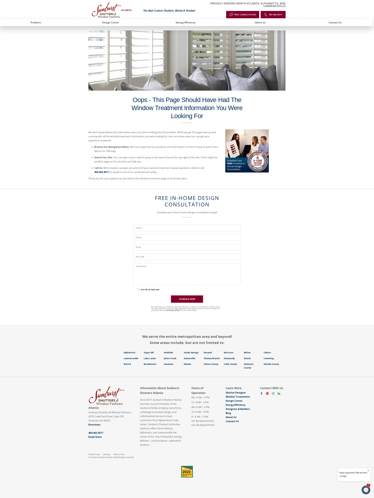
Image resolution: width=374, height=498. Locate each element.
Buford (127, 364)
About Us (231, 417)
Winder (187, 364)
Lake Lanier (150, 358)
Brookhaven (150, 364)
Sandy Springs (191, 352)
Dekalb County (271, 364)
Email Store (95, 437)
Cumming (269, 358)
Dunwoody (229, 358)
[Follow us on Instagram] (273, 394)
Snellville (168, 352)
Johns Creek (170, 358)
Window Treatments (238, 396)
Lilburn (267, 352)
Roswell (208, 352)
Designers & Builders (238, 409)
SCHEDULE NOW (187, 299)
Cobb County (230, 364)
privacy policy (172, 310)
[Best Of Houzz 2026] (187, 472)
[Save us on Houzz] (279, 394)
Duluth (247, 358)
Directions (94, 424)
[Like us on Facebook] (261, 394)
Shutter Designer (236, 392)
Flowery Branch (212, 358)
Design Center (234, 400)
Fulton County (211, 364)
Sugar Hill (149, 352)
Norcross (228, 352)
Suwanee (168, 364)
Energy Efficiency (235, 404)
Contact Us (232, 421)
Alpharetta (129, 352)
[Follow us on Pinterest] (267, 394)
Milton (247, 352)
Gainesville (189, 358)
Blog (228, 413)
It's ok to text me (150, 289)
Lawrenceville (131, 358)
